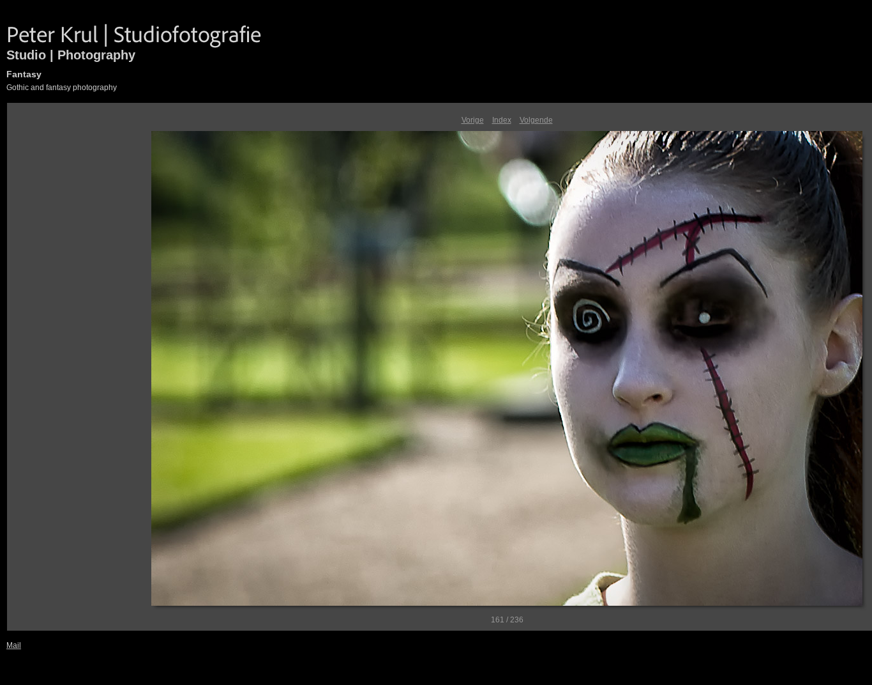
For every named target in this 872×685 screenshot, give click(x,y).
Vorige (473, 120)
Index (501, 120)
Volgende (536, 120)
